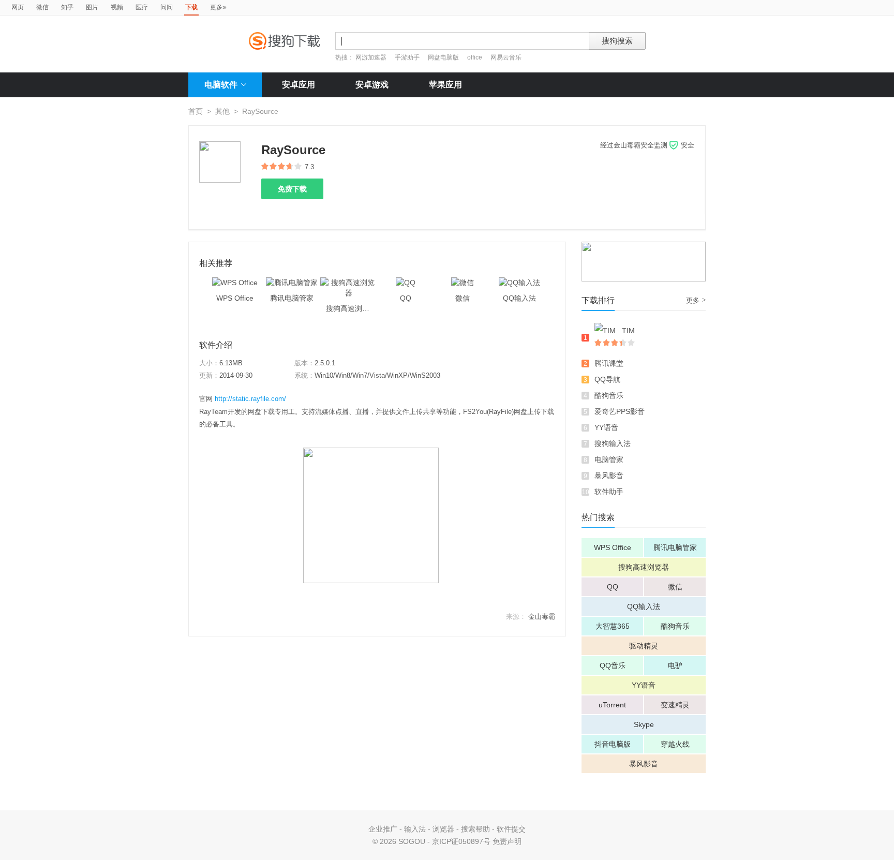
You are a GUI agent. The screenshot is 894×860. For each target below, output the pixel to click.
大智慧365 (612, 626)
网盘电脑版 (443, 57)
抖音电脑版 (612, 744)
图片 (92, 7)
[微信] (462, 282)
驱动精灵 (643, 646)
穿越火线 (675, 744)
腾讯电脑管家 (675, 547)
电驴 (675, 665)
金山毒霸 (541, 616)
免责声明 (507, 841)
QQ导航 (607, 379)
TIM (628, 331)
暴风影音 (608, 475)
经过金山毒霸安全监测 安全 (647, 145)
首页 (195, 111)
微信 (42, 7)
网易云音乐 (506, 57)
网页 (17, 7)
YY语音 (606, 427)
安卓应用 (298, 84)
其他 (222, 111)
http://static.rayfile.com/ (250, 399)
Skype (644, 724)
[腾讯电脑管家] (292, 282)
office (475, 57)
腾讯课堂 (608, 363)
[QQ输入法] (519, 282)
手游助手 (408, 57)
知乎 (67, 7)
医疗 (142, 7)
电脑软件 (220, 84)
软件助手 (608, 491)
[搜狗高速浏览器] (348, 282)
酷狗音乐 (608, 395)
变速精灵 (675, 705)
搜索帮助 (475, 829)
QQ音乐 (612, 665)
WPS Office (612, 547)
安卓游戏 (372, 84)
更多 (218, 7)
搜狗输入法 (612, 443)
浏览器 (443, 829)
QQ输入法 (643, 606)
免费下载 (292, 189)
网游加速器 (370, 57)
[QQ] (405, 282)
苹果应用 (445, 84)
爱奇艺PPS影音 (619, 411)
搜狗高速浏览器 (643, 567)
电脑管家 (608, 459)
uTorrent (612, 705)
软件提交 (511, 829)
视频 (117, 7)
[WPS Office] (235, 282)
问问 (166, 7)
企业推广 (382, 829)
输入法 (415, 829)
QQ (612, 587)
